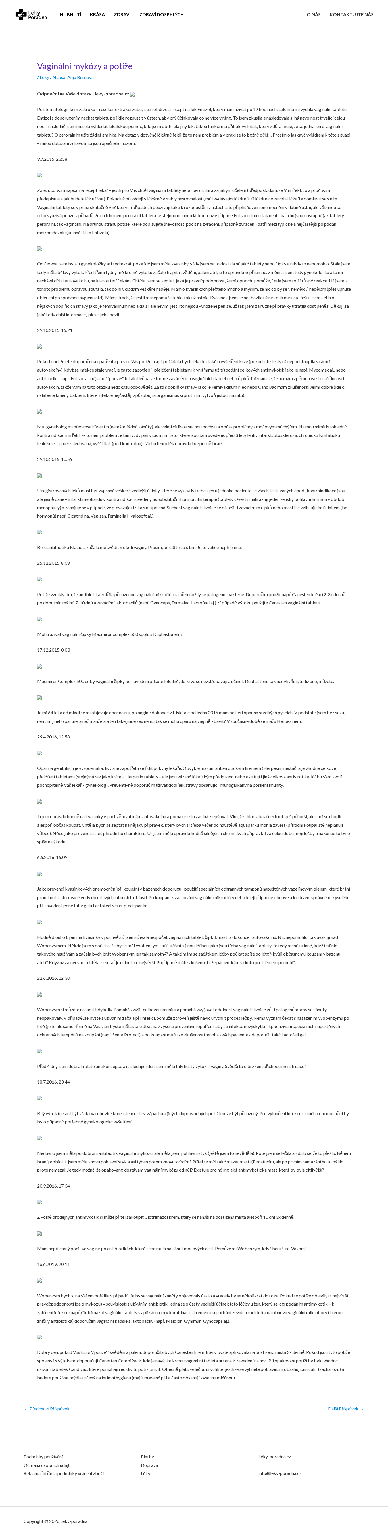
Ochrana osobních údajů (47, 1465)
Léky (44, 77)
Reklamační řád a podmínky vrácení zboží (64, 1473)
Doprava (149, 1465)
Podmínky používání (43, 1456)
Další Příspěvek (346, 1408)
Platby (147, 1456)
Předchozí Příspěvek (47, 1408)
